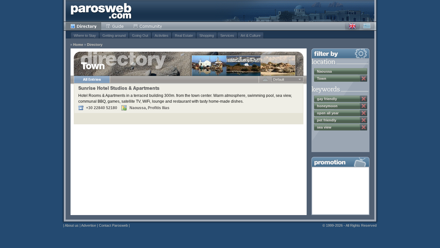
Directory (83, 26)
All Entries (92, 79)
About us (72, 225)
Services (227, 35)
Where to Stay (85, 35)
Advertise (88, 225)
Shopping (206, 35)
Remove (363, 78)
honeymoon (327, 106)
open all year (328, 113)
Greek (367, 26)
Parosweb (101, 11)
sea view (324, 127)
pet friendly (326, 120)
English (352, 26)
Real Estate (184, 35)
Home (78, 44)
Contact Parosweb (113, 225)
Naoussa (324, 71)
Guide (115, 26)
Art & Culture (251, 35)
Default (278, 79)
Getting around (114, 35)
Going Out (140, 35)
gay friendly (327, 99)
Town (321, 78)
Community (148, 26)
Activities (161, 35)
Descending (265, 79)
